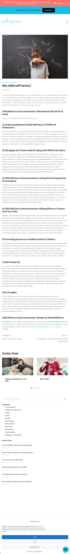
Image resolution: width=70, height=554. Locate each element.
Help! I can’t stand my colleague (12, 337)
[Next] (64, 372)
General (7, 418)
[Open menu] (67, 22)
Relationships (9, 429)
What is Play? (44, 379)
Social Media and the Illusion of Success (14, 474)
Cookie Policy (41, 529)
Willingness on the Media (13, 435)
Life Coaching (9, 421)
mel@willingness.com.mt (46, 327)
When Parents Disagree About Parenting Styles (17, 481)
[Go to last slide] (5, 372)
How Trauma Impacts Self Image (12, 460)
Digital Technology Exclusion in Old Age (14, 467)
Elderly (7, 412)
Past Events (9, 426)
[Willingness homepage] (32, 22)
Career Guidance (10, 407)
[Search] (65, 399)
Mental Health (9, 424)
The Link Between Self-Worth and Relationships (17, 445)
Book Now (48, 10)
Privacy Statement (38, 551)
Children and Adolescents (9, 82)
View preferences (35, 547)
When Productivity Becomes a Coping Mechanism (18, 452)
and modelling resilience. (44, 159)
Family (7, 415)
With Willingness (55, 322)
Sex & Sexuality (10, 432)
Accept (35, 537)
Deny (35, 542)
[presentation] (17, 366)
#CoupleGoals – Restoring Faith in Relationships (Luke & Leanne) (53, 338)
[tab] (31, 388)
